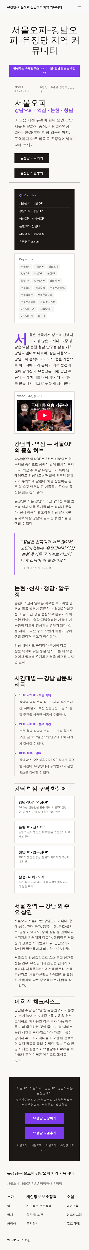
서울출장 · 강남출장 (31, 234)
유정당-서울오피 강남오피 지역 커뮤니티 (34, 7)
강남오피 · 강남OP (31, 211)
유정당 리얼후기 (32, 173)
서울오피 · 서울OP (31, 203)
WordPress (14, 1240)
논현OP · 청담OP (30, 226)
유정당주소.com (35, 68)
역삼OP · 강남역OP (31, 218)
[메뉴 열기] (79, 7)
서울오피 (22, 1145)
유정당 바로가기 (32, 158)
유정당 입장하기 (44, 1118)
